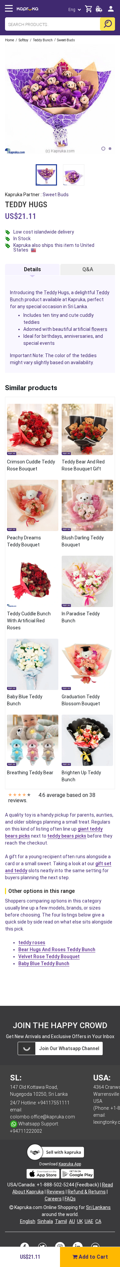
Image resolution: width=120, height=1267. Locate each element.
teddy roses (31, 942)
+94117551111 (54, 1102)
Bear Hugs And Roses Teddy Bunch (56, 949)
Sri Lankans (98, 1207)
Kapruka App (70, 1164)
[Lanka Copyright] (11, 1207)
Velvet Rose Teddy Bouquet (49, 956)
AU (72, 1221)
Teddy (50, 292)
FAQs (70, 1198)
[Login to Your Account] (111, 11)
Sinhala (45, 1221)
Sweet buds (56, 194)
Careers (53, 1198)
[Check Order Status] (99, 10)
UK (80, 1221)
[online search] (107, 24)
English (27, 1221)
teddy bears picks (66, 836)
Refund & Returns (87, 1191)
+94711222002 (26, 1131)
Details (32, 269)
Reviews (56, 1191)
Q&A (87, 269)
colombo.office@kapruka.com (42, 1116)
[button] (103, 149)
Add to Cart (92, 1257)
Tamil (61, 1221)
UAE (89, 1221)
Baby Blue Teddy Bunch (43, 963)
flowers (99, 329)
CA (98, 1221)
